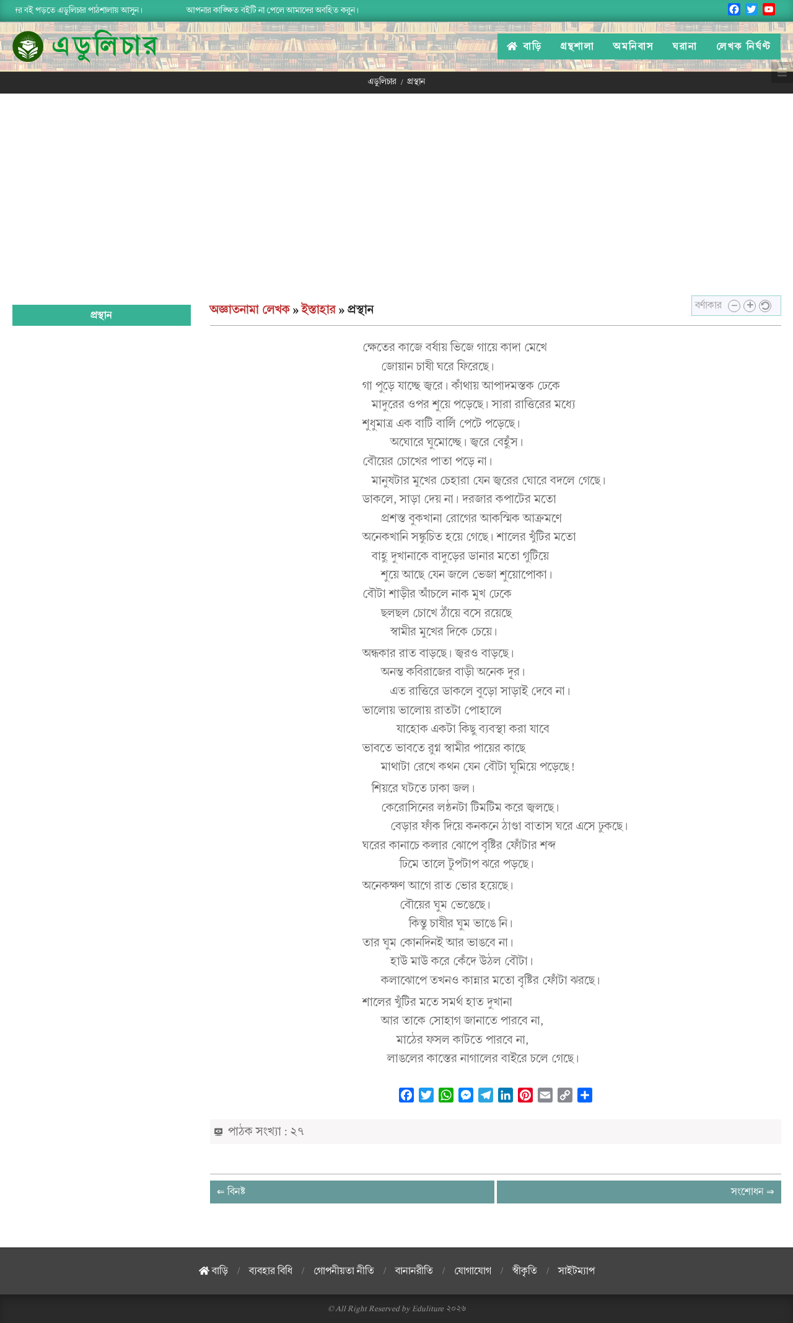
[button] (734, 306)
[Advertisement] (396, 186)
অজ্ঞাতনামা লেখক (250, 309)
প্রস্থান (101, 315)
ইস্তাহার (319, 309)
